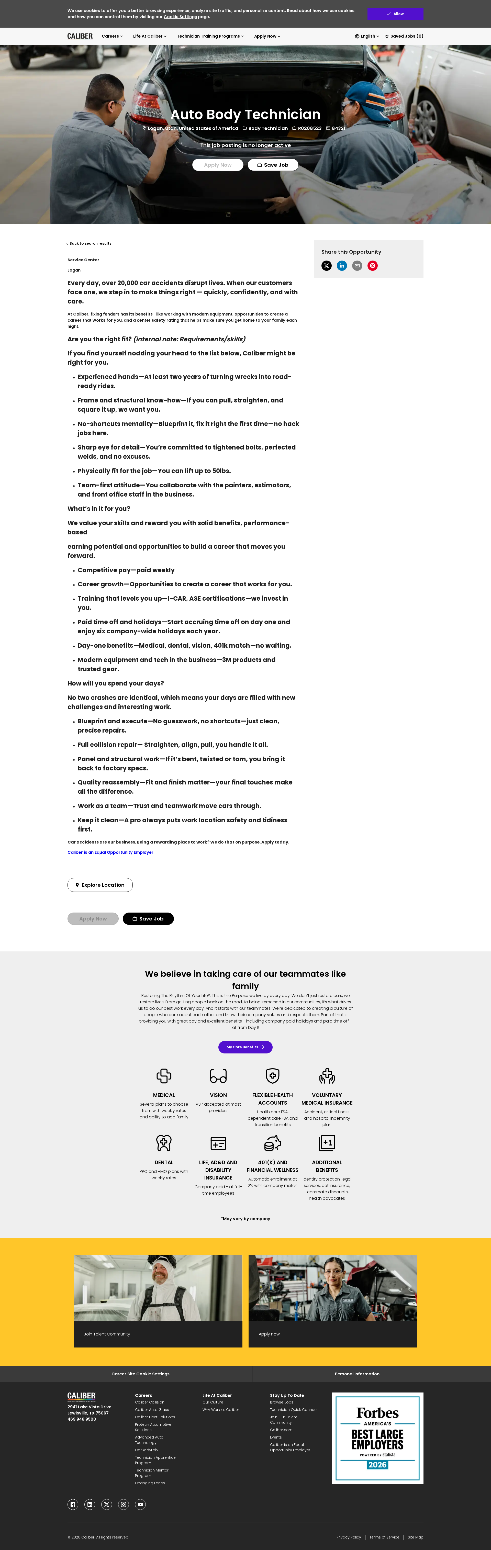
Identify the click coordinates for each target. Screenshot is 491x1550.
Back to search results (90, 243)
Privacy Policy (349, 1537)
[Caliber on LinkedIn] (89, 1504)
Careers (110, 36)
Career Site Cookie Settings (140, 1374)
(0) (406, 36)
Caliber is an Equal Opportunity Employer (110, 852)
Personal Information (357, 1374)
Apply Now (265, 36)
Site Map (415, 1537)
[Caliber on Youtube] (140, 1504)
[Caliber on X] (106, 1504)
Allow (399, 13)
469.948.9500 (82, 1419)
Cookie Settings (180, 17)
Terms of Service (384, 1537)
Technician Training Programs (208, 36)
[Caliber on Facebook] (73, 1504)
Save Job (276, 164)
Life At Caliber (148, 36)
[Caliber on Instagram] (123, 1504)
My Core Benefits (242, 1047)
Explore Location (103, 885)
